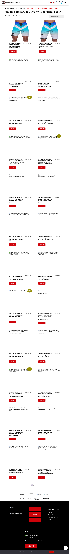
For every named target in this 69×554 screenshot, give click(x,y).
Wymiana (35, 509)
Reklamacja (35, 519)
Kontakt (50, 512)
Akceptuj (52, 551)
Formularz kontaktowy (31, 546)
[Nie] (67, 552)
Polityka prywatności (53, 517)
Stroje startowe (20, 8)
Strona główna (9, 8)
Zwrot (35, 514)
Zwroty (49, 519)
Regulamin (50, 514)
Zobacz (13, 51)
